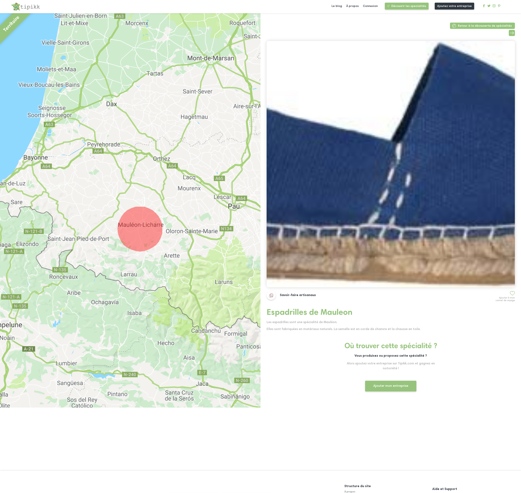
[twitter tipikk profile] (488, 6)
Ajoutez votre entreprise (454, 6)
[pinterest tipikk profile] (499, 6)
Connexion (370, 6)
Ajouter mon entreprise (390, 386)
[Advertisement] (389, 434)
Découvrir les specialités (408, 6)
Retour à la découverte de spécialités (485, 25)
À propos (352, 6)
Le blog (337, 6)
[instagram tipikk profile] (494, 6)
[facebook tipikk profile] (483, 6)
